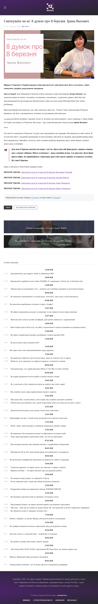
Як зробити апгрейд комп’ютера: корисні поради (29, 542)
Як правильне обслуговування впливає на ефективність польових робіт (38, 433)
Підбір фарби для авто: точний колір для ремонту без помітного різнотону (38, 418)
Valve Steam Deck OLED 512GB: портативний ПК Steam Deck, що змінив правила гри (44, 549)
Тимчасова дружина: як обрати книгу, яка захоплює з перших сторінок (38, 467)
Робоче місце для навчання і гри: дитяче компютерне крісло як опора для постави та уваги (46, 403)
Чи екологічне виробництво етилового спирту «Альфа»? (31, 304)
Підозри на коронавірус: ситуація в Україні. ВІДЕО (46, 228)
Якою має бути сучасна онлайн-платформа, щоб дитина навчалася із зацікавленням (43, 320)
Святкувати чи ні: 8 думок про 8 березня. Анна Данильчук (45, 183)
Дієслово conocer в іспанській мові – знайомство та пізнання (33, 534)
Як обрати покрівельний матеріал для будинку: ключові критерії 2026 (37, 335)
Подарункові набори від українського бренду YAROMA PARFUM (36, 489)
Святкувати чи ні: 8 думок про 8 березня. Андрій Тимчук (45, 177)
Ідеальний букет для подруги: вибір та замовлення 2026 (32, 274)
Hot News (25, 26)
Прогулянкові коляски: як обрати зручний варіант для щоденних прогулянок (40, 504)
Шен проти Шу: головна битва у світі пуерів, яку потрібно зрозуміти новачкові (41, 400)
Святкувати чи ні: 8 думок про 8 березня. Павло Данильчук (46, 188)
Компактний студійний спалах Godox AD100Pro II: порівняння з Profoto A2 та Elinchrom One (47, 281)
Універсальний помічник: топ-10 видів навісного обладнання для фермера (38, 565)
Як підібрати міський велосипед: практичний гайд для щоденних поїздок (38, 526)
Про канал (72, 600)
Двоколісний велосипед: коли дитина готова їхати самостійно (35, 410)
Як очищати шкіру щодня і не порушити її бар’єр (30, 478)
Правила (26, 600)
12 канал (7, 119)
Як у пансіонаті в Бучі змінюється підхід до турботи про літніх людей (38, 384)
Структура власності (42, 600)
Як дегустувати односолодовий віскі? (25, 343)
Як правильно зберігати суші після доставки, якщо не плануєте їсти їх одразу (41, 358)
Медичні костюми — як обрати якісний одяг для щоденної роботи (36, 471)
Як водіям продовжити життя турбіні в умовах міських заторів (35, 377)
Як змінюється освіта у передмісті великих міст (29, 511)
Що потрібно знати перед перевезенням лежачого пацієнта (33, 392)
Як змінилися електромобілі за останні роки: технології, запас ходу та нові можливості (44, 297)
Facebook (35, 198)
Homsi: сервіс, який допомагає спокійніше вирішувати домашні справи (38, 426)
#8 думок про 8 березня (25, 207)
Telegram (56, 198)
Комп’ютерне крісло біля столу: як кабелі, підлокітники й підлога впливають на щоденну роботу (48, 327)
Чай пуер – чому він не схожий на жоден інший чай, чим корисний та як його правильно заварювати (50, 508)
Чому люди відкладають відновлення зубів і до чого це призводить (37, 437)
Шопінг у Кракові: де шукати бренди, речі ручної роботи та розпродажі (37, 519)
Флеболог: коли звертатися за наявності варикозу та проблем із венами (38, 361)
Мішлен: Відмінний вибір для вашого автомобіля (29, 557)
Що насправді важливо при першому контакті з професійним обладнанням (40, 444)
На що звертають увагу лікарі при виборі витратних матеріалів (35, 481)
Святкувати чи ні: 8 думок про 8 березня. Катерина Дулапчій (46, 172)
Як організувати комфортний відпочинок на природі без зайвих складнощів (39, 460)
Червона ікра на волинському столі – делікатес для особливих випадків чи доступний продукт (47, 289)
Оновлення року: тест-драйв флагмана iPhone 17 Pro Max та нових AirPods (39, 369)
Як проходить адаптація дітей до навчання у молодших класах (35, 497)
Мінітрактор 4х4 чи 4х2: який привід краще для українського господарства (40, 452)
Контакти (60, 600)
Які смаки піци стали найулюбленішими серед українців (32, 350)
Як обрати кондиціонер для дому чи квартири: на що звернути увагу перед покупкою (44, 312)
